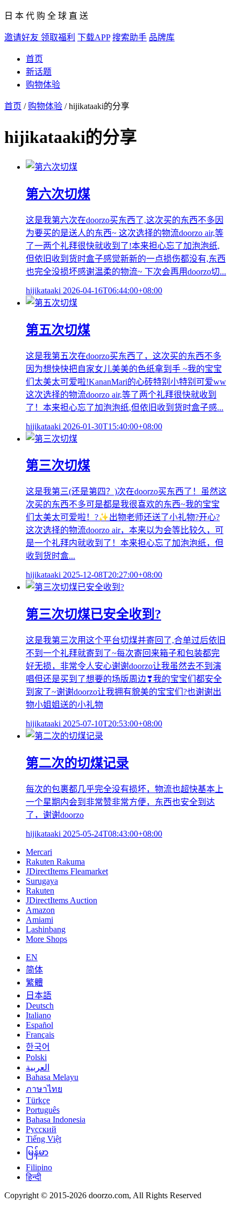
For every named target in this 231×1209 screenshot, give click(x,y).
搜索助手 (129, 37)
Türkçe (38, 1100)
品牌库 (162, 37)
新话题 (39, 71)
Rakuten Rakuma (55, 861)
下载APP (93, 37)
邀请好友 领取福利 (39, 37)
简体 (34, 969)
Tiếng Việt (43, 1138)
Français (40, 1034)
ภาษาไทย (44, 1088)
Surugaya (42, 881)
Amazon (40, 910)
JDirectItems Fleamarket (67, 871)
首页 (34, 58)
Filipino (39, 1167)
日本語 (39, 995)
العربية (37, 1067)
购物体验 (43, 84)
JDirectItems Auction (61, 900)
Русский (41, 1129)
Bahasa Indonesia (55, 1119)
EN (32, 957)
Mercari (39, 852)
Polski (36, 1057)
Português (43, 1109)
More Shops (46, 939)
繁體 (34, 982)
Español (39, 1025)
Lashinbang (46, 929)
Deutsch (40, 1005)
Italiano (38, 1015)
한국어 (38, 1047)
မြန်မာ (37, 1152)
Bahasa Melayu (52, 1077)
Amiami (39, 919)
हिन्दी (33, 1177)
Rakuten (40, 890)
